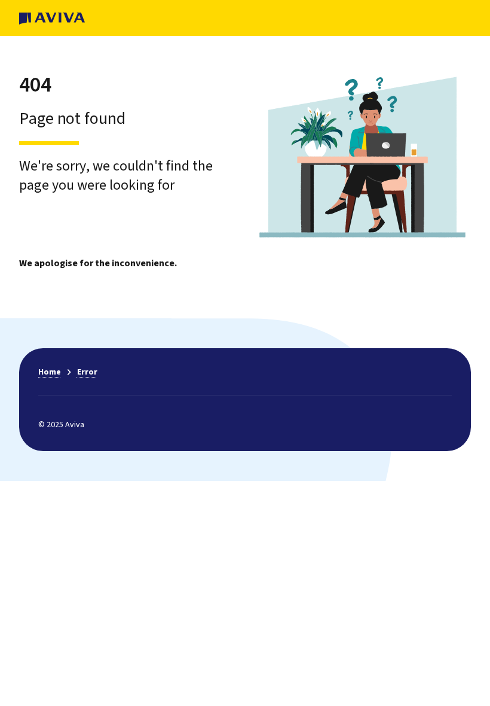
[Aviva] (52, 18)
